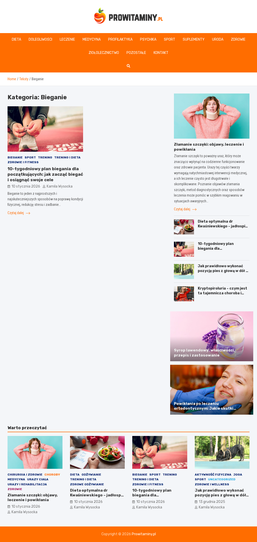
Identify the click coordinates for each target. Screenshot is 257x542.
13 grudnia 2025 (212, 502)
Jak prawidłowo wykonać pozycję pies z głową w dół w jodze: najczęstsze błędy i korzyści (223, 273)
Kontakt (161, 53)
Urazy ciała (37, 479)
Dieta (16, 39)
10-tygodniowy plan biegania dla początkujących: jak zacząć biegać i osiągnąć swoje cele (45, 174)
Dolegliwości (40, 39)
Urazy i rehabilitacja (27, 484)
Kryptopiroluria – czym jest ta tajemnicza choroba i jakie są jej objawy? (222, 293)
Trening (45, 157)
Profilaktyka (120, 39)
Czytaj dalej (16, 213)
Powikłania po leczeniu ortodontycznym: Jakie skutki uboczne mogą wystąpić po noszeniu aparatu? (210, 411)
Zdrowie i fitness (23, 162)
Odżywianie (91, 474)
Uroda (217, 39)
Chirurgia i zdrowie (25, 474)
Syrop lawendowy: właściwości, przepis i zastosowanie (204, 352)
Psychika (148, 39)
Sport (169, 39)
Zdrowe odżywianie (87, 484)
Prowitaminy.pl (144, 534)
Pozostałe (136, 53)
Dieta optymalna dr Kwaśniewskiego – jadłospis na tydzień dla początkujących (222, 228)
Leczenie (67, 39)
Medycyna (92, 39)
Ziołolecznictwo (104, 53)
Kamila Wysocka (60, 186)
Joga (237, 474)
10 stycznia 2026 (26, 186)
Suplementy (194, 39)
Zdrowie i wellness (212, 484)
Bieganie (15, 157)
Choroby (52, 474)
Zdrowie (238, 39)
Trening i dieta (67, 157)
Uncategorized (221, 479)
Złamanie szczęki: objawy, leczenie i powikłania (33, 497)
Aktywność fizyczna (213, 474)
